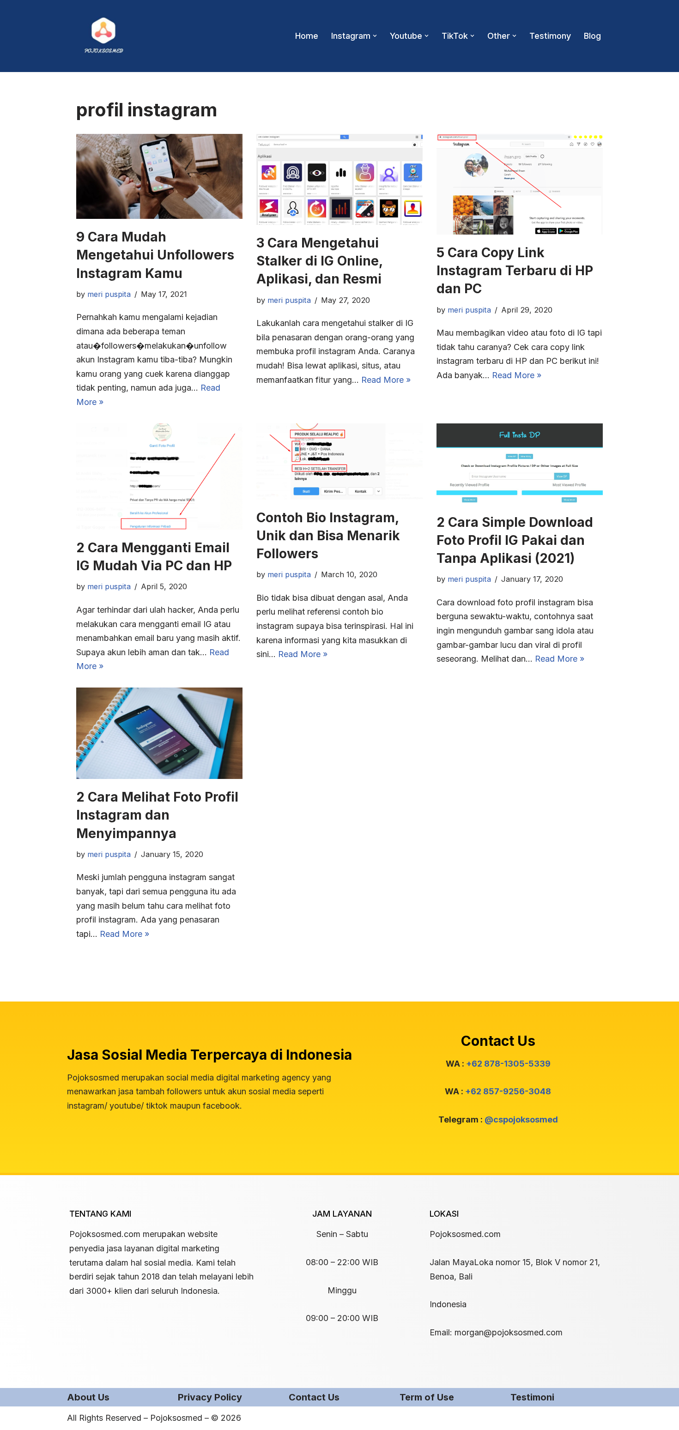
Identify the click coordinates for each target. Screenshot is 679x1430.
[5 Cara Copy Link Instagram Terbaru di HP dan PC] (519, 184)
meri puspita (109, 294)
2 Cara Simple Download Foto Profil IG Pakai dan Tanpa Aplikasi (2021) (514, 540)
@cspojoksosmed (521, 1119)
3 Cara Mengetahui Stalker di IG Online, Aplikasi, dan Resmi (319, 261)
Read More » (386, 380)
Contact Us (314, 1397)
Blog (592, 36)
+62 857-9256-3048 (508, 1091)
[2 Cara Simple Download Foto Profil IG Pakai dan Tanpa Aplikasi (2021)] (519, 463)
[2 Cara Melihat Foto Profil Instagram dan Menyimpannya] (159, 733)
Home (306, 36)
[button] (375, 36)
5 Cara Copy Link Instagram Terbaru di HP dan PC (514, 270)
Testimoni (532, 1397)
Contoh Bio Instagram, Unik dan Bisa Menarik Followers (328, 535)
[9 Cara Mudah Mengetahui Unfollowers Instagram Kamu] (159, 176)
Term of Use (427, 1397)
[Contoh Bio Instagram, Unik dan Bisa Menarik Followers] (339, 461)
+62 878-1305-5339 (508, 1063)
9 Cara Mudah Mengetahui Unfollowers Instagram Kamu (155, 255)
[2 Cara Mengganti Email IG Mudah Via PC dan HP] (159, 476)
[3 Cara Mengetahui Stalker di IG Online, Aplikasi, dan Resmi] (339, 179)
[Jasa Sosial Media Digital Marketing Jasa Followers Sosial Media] (104, 36)
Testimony (550, 36)
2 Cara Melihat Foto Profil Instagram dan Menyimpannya (157, 815)
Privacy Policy (210, 1397)
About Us (88, 1397)
